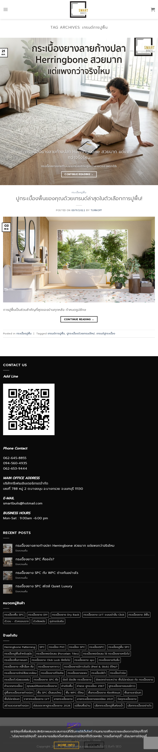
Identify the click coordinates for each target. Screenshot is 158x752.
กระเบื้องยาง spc (84, 660)
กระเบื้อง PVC (57, 647)
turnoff (96, 210)
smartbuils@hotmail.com (22, 503)
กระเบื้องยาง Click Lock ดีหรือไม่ (51, 660)
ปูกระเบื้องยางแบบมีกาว (122, 686)
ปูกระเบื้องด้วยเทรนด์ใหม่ (81, 333)
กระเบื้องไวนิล (118, 673)
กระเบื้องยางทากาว (49, 667)
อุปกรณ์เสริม (57, 621)
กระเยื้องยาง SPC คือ (46, 680)
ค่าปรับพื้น (67, 686)
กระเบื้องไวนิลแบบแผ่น (16, 680)
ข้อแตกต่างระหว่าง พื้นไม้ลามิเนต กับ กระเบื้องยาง (124, 680)
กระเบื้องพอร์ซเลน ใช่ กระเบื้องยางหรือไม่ (106, 654)
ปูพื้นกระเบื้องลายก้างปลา (18, 692)
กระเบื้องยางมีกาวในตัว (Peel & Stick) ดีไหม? (90, 667)
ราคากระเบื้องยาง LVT (37, 699)
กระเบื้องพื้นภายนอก (15, 660)
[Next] (149, 111)
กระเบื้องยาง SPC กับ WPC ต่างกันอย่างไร (46, 573)
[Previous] (8, 111)
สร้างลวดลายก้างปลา (16, 705)
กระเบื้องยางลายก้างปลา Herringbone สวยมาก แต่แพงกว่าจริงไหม (64, 546)
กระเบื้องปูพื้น (79, 192)
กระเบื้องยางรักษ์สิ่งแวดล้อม (20, 673)
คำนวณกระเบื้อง (13, 686)
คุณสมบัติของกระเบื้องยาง (42, 686)
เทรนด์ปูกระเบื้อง (105, 333)
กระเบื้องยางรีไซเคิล (52, 673)
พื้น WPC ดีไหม (75, 692)
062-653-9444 (15, 468)
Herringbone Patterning (19, 647)
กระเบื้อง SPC (77, 647)
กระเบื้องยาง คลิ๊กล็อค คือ (19, 667)
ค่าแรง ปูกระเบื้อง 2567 (90, 686)
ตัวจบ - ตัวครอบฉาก (16, 621)
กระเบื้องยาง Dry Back (65, 615)
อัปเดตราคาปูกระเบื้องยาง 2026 (51, 705)
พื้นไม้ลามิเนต (12, 699)
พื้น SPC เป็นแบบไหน (49, 692)
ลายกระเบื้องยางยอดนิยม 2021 (95, 699)
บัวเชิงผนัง (39, 621)
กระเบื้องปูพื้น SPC (119, 647)
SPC (42, 647)
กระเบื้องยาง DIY (38, 615)
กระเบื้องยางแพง (77, 673)
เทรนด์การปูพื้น (56, 333)
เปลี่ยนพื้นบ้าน (82, 705)
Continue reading (78, 174)
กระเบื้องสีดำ (98, 673)
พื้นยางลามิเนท (132, 692)
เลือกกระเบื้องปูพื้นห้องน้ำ (109, 705)
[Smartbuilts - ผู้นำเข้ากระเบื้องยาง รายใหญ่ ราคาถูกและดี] (79, 9)
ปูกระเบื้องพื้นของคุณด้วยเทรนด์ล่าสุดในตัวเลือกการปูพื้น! (79, 198)
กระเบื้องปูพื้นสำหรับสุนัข (18, 654)
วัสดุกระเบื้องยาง (127, 699)
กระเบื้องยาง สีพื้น (139, 615)
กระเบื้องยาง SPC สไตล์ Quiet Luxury (43, 586)
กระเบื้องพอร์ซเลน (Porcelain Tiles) (57, 654)
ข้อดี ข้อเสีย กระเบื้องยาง (77, 680)
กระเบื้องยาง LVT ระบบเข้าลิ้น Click (104, 615)
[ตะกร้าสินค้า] (153, 9)
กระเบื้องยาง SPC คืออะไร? (34, 559)
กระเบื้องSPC (96, 647)
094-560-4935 (15, 463)
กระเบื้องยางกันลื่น (109, 660)
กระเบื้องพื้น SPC (14, 615)
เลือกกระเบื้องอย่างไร (140, 705)
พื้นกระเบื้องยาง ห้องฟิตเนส (104, 692)
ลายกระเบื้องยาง (63, 699)
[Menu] (5, 9)
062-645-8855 (14, 458)
